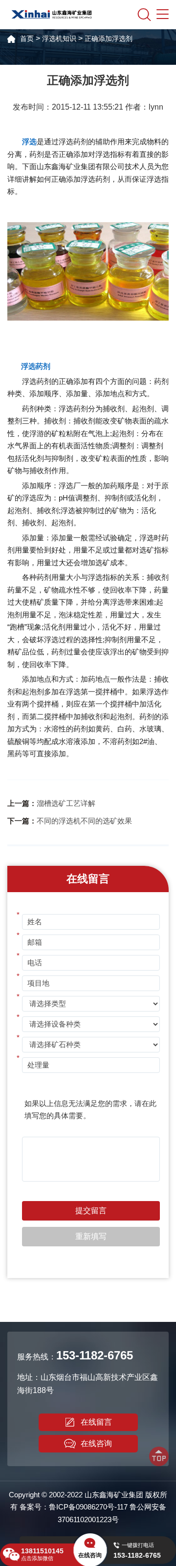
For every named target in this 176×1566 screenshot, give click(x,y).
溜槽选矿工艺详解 (66, 803)
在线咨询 (96, 1443)
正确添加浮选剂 (108, 38)
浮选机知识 (59, 38)
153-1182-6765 (94, 1355)
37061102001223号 (88, 1519)
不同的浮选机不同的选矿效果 (84, 821)
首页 (27, 38)
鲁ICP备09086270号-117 (88, 1507)
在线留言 (96, 1422)
